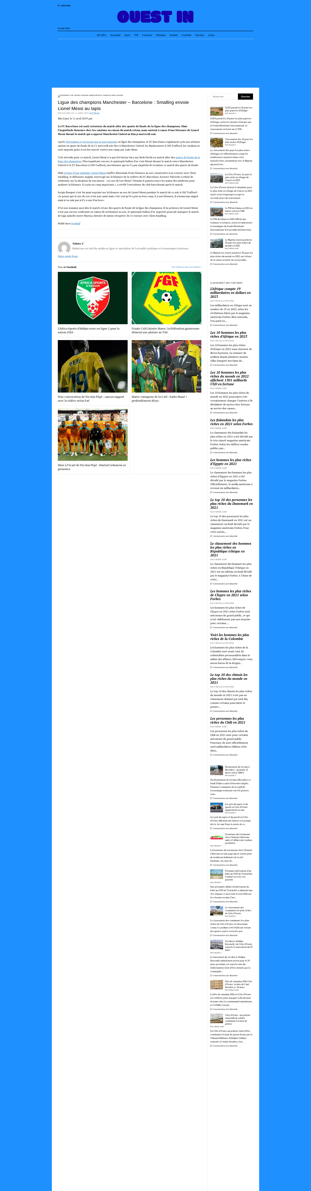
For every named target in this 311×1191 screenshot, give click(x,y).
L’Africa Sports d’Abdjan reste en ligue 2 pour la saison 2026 (88, 330)
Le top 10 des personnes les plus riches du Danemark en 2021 (231, 503)
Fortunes (147, 35)
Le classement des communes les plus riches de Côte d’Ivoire (238, 910)
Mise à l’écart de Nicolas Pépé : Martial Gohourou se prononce (92, 467)
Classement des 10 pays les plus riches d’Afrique (239, 141)
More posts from (68, 256)
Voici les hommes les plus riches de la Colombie (229, 637)
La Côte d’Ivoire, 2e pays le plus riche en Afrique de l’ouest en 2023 (238, 177)
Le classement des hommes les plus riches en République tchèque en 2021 (230, 549)
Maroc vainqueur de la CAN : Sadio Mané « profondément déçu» (159, 398)
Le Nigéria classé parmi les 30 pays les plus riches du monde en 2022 (238, 242)
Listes (211, 35)
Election (199, 35)
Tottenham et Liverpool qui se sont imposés (91, 142)
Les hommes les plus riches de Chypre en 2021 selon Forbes (230, 595)
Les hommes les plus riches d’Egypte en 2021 (230, 462)
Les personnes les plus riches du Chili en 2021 (227, 720)
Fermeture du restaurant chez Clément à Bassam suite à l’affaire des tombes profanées (238, 838)
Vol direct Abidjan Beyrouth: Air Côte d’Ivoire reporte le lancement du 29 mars (238, 945)
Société (174, 35)
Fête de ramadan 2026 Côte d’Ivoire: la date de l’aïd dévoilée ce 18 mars (238, 984)
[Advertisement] (155, 63)
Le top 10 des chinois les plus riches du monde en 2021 (229, 678)
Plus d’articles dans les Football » (187, 267)
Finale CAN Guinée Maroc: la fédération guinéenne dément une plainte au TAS (165, 330)
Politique (161, 35)
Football (186, 35)
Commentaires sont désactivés (225, 133)
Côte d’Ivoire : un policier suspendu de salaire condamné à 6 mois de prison (237, 1019)
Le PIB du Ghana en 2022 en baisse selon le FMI (238, 209)
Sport (127, 35)
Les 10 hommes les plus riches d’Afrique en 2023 (228, 334)
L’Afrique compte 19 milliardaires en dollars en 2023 (230, 292)
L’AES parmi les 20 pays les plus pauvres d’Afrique (238, 109)
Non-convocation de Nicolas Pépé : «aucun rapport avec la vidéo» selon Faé (91, 398)
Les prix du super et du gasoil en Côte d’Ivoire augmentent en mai (236, 807)
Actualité (115, 35)
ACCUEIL (102, 35)
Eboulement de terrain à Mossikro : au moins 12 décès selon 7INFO (237, 769)
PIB (136, 35)
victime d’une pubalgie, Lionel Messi (84, 173)
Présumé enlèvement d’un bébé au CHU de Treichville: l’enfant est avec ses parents (239, 875)
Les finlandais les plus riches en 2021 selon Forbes (231, 422)
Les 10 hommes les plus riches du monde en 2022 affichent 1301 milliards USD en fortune (229, 378)
